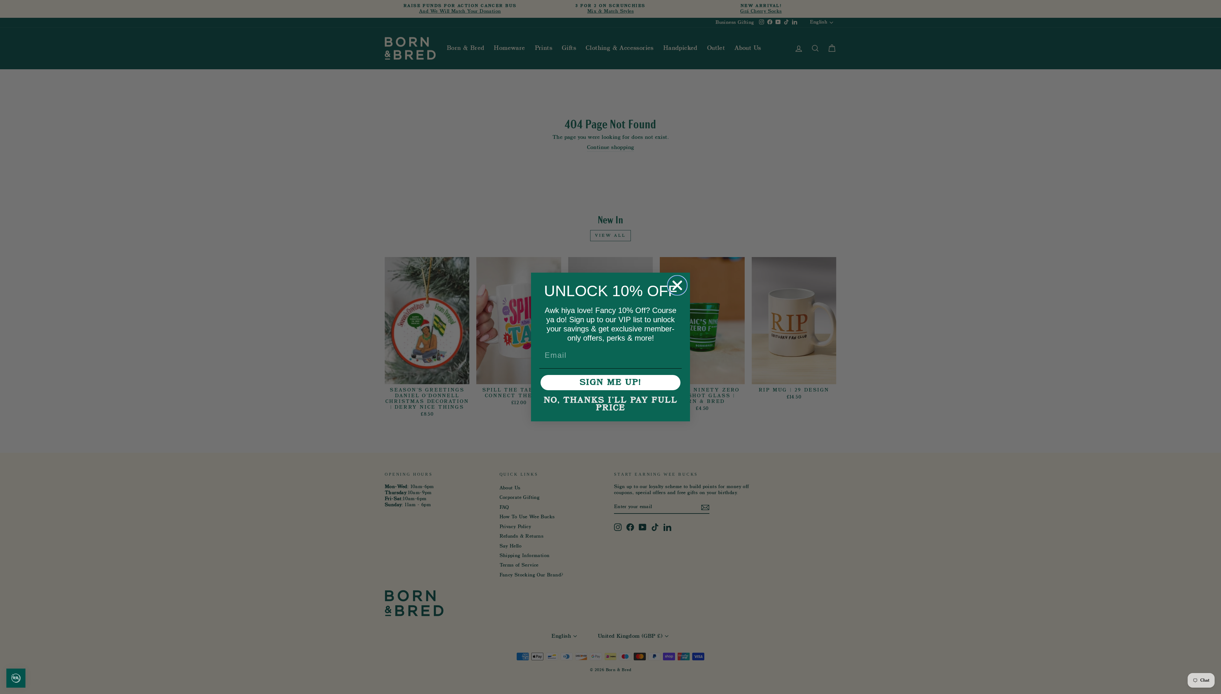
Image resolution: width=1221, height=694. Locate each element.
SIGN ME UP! (610, 382)
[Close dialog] (677, 285)
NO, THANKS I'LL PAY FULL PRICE (611, 404)
